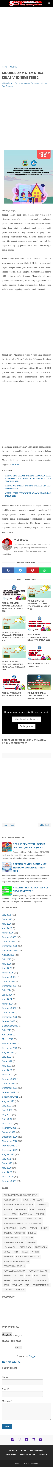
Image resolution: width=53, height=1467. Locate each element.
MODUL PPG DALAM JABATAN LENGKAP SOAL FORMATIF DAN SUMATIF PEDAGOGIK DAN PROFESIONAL (28, 478)
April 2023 (7, 1035)
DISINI (15, 464)
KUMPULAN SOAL (11, 1238)
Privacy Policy (36, 1450)
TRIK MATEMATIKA (41, 1285)
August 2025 (8, 955)
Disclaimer (11, 1454)
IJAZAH (23, 1228)
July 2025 (6, 959)
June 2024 (7, 995)
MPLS (16, 1252)
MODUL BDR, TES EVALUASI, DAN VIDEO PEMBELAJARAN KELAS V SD (13, 636)
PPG (36, 1276)
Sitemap (43, 1454)
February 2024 (9, 1008)
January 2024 (8, 1012)
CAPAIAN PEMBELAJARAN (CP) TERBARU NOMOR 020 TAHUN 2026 (30, 867)
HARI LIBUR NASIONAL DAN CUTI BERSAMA (22, 1224)
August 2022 (8, 1052)
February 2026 (9, 937)
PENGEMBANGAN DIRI (38, 1271)
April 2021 (7, 1119)
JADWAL (33, 1228)
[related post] (14, 592)
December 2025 (10, 946)
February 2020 (9, 1181)
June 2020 (7, 1163)
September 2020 (10, 1150)
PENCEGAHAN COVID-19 (14, 1266)
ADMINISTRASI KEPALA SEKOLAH (18, 1205)
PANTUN (35, 1252)
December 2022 (10, 1048)
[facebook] (8, 570)
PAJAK (25, 1252)
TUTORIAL (8, 1290)
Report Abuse (11, 1362)
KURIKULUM (27, 1238)
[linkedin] (33, 1440)
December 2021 (10, 1088)
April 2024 (7, 999)
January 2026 (8, 941)
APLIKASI (8, 1209)
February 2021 (9, 1128)
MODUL (7, 1252)
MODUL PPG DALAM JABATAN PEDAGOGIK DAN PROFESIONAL (28, 487)
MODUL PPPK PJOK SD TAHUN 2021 (38, 665)
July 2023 (6, 1030)
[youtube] (40, 1440)
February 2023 (9, 1043)
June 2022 (7, 1061)
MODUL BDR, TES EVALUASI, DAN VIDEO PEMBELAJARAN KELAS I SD (13, 665)
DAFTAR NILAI (26, 1214)
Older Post (44, 825)
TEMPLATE (17, 1285)
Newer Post (9, 825)
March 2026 (7, 933)
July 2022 (6, 1057)
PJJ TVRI (19, 1276)
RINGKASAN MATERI (22, 1280)
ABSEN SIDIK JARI (12, 1200)
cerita (6, 1214)
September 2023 (10, 1026)
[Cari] (49, 3)
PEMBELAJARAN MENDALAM (16, 1261)
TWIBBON (20, 1290)
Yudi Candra (15, 83)
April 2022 (7, 1070)
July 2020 (6, 1159)
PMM (28, 1276)
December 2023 (10, 1017)
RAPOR (7, 1280)
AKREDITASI (41, 1205)
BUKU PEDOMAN (37, 1209)
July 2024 (6, 990)
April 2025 (7, 968)
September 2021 (10, 1097)
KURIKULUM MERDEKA (13, 1242)
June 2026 (7, 919)
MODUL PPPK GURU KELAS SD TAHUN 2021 (13, 694)
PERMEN (7, 1276)
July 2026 (6, 915)
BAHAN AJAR (21, 1209)
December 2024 (10, 986)
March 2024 (7, 1004)
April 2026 (7, 928)
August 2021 (8, 1101)
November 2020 (10, 1141)
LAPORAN (31, 1242)
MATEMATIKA (41, 1247)
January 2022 (8, 1083)
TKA (27, 1285)
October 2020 (8, 1146)
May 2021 (7, 1114)
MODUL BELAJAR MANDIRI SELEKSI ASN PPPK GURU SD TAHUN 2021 (12, 607)
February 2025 (9, 977)
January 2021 (8, 1132)
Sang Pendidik (32, 1463)
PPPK (44, 1276)
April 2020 (7, 1172)
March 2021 (7, 1123)
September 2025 (10, 950)
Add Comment (7, 86)
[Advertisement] (26, 36)
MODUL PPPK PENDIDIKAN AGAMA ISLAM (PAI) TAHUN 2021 (28, 494)
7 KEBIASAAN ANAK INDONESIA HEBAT (20, 1195)
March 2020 (7, 1176)
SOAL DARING (41, 1280)
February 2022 (9, 1079)
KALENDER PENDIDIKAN (14, 1233)
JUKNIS (44, 1228)
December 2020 (10, 1137)
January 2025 (8, 981)
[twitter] (20, 570)
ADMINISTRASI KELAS (32, 1200)
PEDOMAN (8, 1257)
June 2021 (7, 1110)
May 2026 (7, 924)
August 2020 (8, 1154)
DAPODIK (40, 1214)
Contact (22, 1450)
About (12, 1450)
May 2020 (7, 1168)
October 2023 (8, 1021)
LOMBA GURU (9, 1247)
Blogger (32, 1356)
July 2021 (6, 1106)
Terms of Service (27, 1454)
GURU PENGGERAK (33, 1219)
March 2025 (7, 973)
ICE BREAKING (10, 1228)
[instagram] (20, 1440)
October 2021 (8, 1092)
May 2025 (7, 964)
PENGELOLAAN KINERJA (14, 1271)
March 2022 (7, 1074)
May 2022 (7, 1066)
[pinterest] (32, 570)
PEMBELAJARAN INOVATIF (27, 1257)
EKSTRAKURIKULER (12, 1219)
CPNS (14, 1214)
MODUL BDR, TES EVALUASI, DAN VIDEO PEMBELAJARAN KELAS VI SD (38, 605)
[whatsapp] (45, 570)
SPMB (6, 1285)
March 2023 (7, 1039)
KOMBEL (32, 1233)
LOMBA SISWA (25, 1247)
